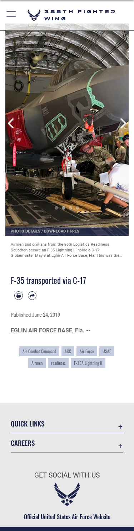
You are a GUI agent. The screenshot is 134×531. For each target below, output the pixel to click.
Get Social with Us (67, 475)
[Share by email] (32, 295)
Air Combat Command (39, 351)
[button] (11, 15)
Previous (11, 124)
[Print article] (18, 295)
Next (122, 124)
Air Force (87, 351)
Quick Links (27, 423)
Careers (23, 443)
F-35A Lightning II (88, 363)
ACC (68, 351)
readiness (58, 363)
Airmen (37, 363)
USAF (107, 351)
